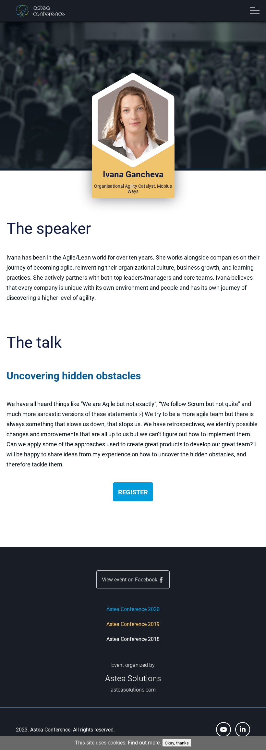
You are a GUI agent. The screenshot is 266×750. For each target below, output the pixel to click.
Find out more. (144, 742)
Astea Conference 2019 (133, 623)
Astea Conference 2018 (133, 638)
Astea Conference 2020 (133, 608)
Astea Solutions (133, 678)
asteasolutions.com (133, 689)
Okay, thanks (177, 743)
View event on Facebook (129, 579)
